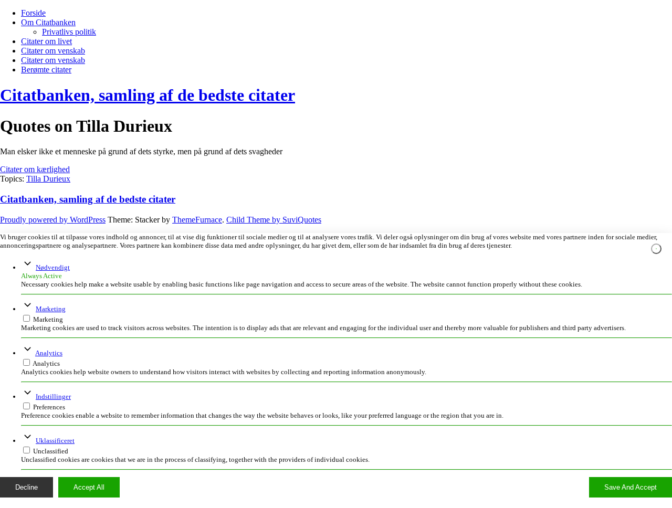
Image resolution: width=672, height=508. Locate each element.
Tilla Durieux (48, 178)
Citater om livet (46, 41)
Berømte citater (46, 69)
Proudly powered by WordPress (53, 219)
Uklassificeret (55, 440)
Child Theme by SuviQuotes (273, 219)
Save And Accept (630, 487)
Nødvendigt (53, 267)
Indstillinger (53, 396)
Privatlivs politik (69, 31)
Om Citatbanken (48, 22)
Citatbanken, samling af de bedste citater (147, 95)
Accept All (89, 487)
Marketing (51, 309)
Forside (33, 12)
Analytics (48, 353)
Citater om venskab (53, 50)
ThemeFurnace (197, 219)
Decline (26, 487)
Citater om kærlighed (35, 169)
